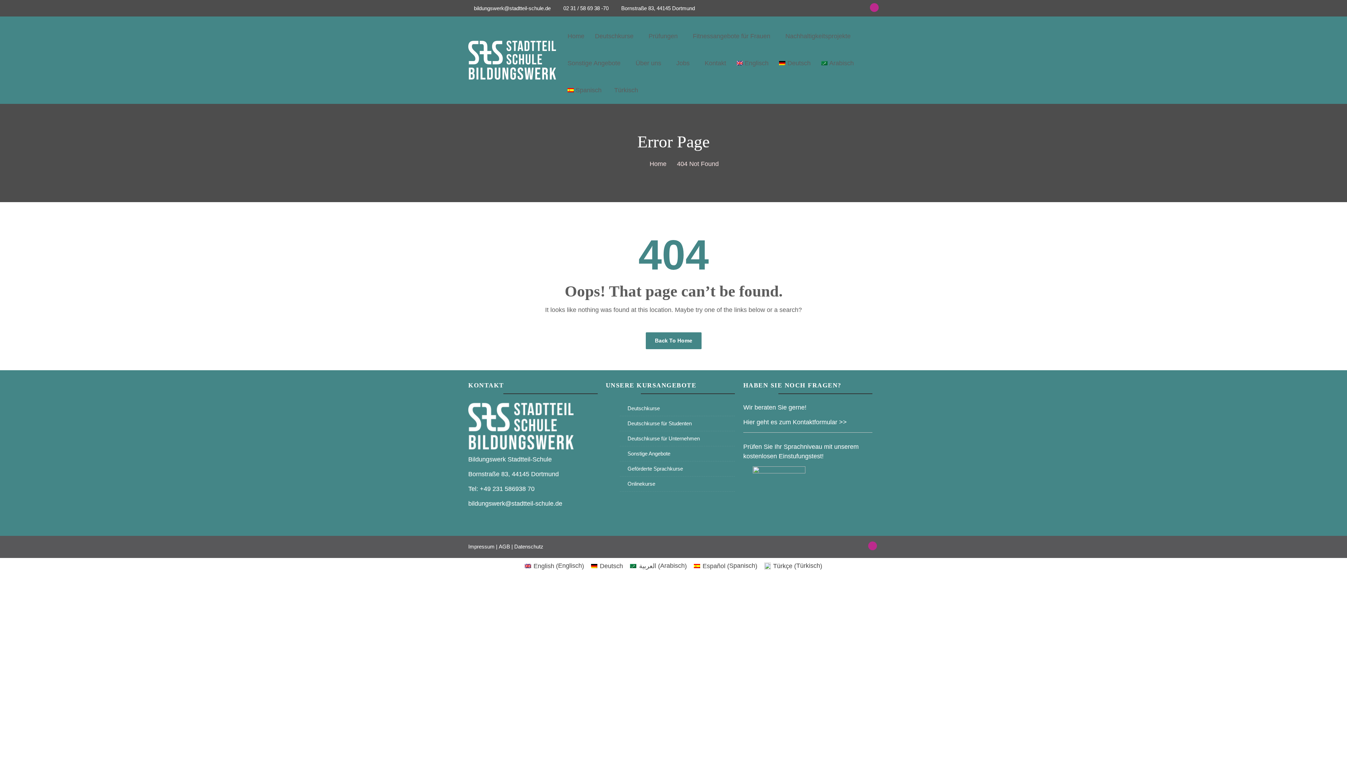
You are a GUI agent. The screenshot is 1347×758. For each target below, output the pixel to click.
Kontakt (715, 63)
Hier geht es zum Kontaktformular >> (795, 422)
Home (576, 36)
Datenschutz (528, 547)
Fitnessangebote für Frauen (731, 36)
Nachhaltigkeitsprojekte (818, 36)
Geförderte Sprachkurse (655, 469)
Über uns (648, 63)
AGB (504, 547)
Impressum (481, 547)
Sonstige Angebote (594, 63)
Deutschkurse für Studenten (660, 423)
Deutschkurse (614, 36)
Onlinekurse (641, 484)
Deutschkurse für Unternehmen (664, 438)
